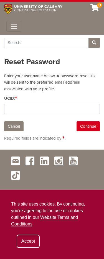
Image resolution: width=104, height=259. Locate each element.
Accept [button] (28, 241)
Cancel (14, 126)
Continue (88, 126)
